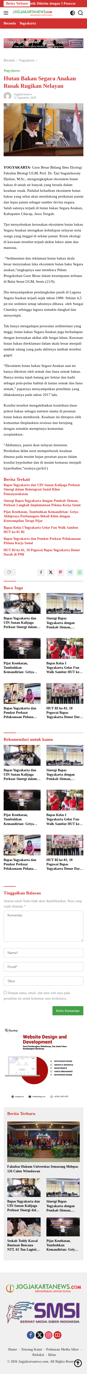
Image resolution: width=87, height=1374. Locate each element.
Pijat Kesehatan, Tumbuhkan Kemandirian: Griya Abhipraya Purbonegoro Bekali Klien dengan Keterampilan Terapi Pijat (41, 516)
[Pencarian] (80, 13)
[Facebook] (31, 1335)
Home (12, 1349)
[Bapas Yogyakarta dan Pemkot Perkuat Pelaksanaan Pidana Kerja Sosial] (22, 693)
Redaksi (38, 1355)
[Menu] (7, 13)
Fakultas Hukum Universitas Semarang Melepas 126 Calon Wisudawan (42, 1169)
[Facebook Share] (41, 572)
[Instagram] (48, 1335)
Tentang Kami (31, 1349)
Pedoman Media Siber (62, 1349)
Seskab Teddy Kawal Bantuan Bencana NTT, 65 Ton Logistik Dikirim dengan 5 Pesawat (22, 1245)
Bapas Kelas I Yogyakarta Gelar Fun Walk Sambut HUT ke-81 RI (41, 530)
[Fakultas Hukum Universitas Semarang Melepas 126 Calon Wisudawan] (43, 1141)
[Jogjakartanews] (32, 13)
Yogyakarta (12, 70)
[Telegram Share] (70, 572)
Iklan (52, 1355)
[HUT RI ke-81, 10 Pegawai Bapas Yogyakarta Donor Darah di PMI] (64, 693)
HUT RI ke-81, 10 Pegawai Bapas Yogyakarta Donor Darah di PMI (42, 552)
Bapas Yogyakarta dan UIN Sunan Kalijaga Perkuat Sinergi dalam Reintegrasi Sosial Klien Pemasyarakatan (42, 489)
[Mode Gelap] (72, 13)
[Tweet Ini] (50, 572)
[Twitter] (40, 1335)
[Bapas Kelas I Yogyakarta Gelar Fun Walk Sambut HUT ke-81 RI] (64, 648)
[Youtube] (57, 1335)
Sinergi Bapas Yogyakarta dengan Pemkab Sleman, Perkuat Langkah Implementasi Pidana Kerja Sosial (42, 503)
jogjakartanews (23, 94)
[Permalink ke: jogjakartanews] (7, 95)
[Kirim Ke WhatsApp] (79, 572)
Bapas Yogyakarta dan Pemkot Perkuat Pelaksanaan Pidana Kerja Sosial (42, 541)
